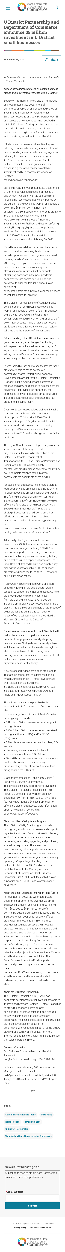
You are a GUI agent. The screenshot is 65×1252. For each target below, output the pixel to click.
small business (33, 1122)
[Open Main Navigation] (8, 7)
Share (54, 59)
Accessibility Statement (40, 1228)
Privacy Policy (20, 1228)
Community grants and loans (20, 1114)
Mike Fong (46, 1114)
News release (12, 1122)
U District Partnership (16, 1129)
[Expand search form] (56, 7)
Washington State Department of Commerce (28, 1136)
